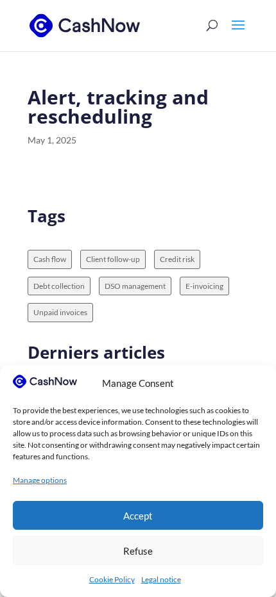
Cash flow (49, 259)
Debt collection (59, 286)
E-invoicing (204, 286)
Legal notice (161, 579)
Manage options (40, 480)
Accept (138, 515)
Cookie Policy (112, 579)
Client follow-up (113, 259)
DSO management (135, 286)
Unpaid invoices (60, 312)
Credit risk (177, 259)
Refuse (138, 551)
